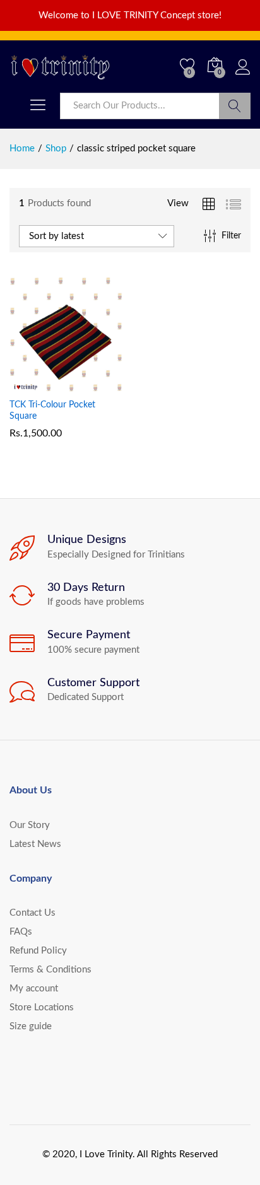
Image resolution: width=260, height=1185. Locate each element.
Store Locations (41, 1007)
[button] (36, 384)
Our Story (29, 825)
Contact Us (32, 913)
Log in (243, 75)
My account (33, 988)
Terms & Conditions (50, 969)
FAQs (20, 932)
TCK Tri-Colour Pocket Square (52, 410)
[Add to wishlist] (94, 384)
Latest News (35, 844)
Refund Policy (38, 950)
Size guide (30, 1026)
